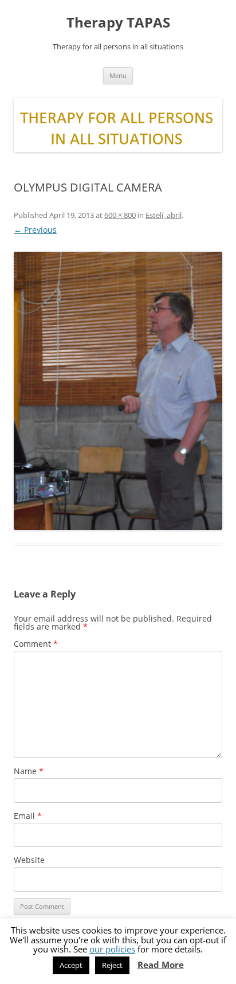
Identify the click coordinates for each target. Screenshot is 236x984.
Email (28, 815)
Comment (36, 643)
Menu (118, 75)
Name (29, 771)
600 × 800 (120, 215)
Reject (112, 965)
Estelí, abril (163, 215)
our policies (112, 949)
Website (29, 859)
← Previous (35, 229)
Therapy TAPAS (118, 23)
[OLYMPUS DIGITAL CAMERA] (118, 391)
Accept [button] (71, 965)
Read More (160, 964)
